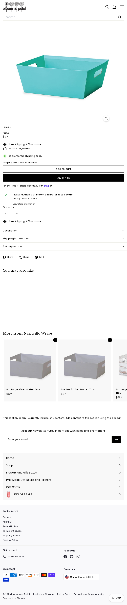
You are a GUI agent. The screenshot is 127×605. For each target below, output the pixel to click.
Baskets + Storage (43, 594)
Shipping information (16, 238)
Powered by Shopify (14, 598)
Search (7, 517)
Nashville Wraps (38, 333)
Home (6, 127)
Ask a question (12, 246)
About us (8, 521)
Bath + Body (64, 594)
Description (10, 230)
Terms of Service (12, 530)
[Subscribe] (116, 439)
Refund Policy (10, 526)
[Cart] (114, 7)
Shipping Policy (11, 535)
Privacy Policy (10, 540)
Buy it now (63, 178)
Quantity (8, 207)
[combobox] (63, 17)
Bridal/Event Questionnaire (89, 594)
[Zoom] (106, 118)
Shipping (7, 162)
